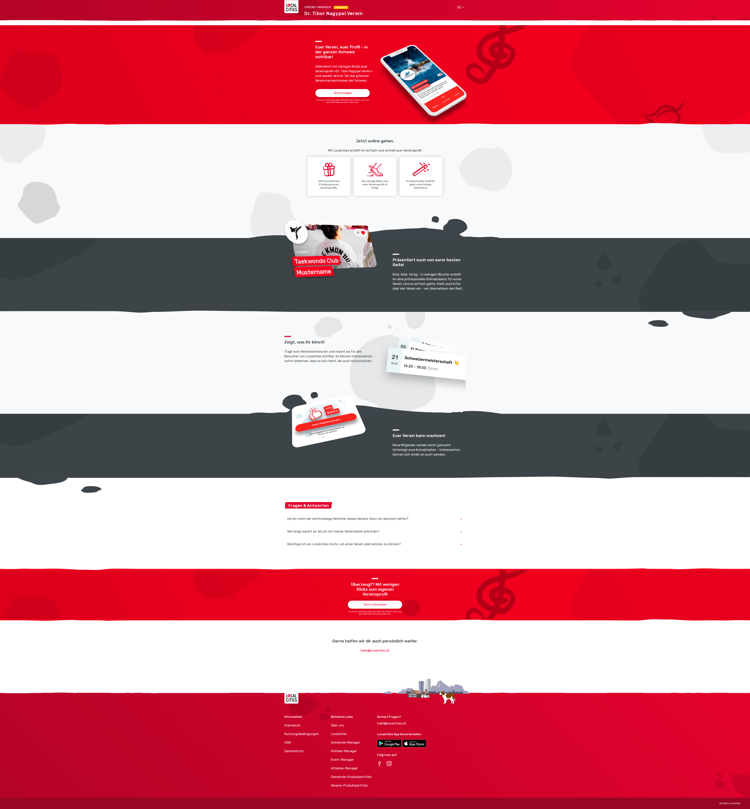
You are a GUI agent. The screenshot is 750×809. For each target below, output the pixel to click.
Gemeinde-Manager (345, 742)
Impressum (292, 725)
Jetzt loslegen (342, 93)
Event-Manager (342, 760)
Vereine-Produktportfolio (349, 785)
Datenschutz (294, 751)
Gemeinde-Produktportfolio (351, 777)
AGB (287, 742)
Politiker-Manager (344, 751)
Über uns (337, 725)
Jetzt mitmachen (375, 604)
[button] (459, 7)
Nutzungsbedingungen (301, 734)
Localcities (339, 734)
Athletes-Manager (344, 768)
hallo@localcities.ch (375, 650)
